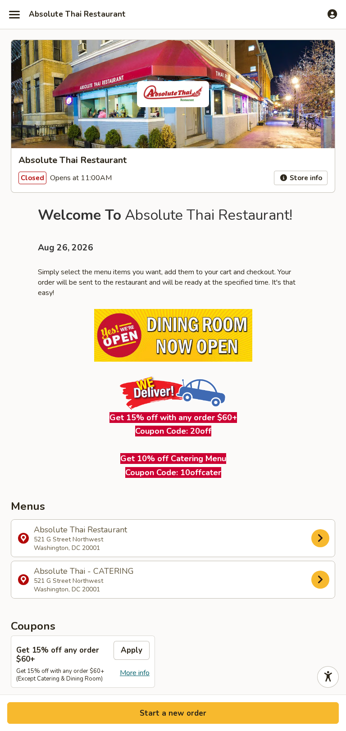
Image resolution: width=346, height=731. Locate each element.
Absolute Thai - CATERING (84, 580)
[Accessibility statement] (328, 677)
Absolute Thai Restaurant (77, 14)
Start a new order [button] (173, 713)
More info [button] (135, 673)
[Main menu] (14, 14)
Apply (131, 650)
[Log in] (332, 14)
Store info (305, 177)
